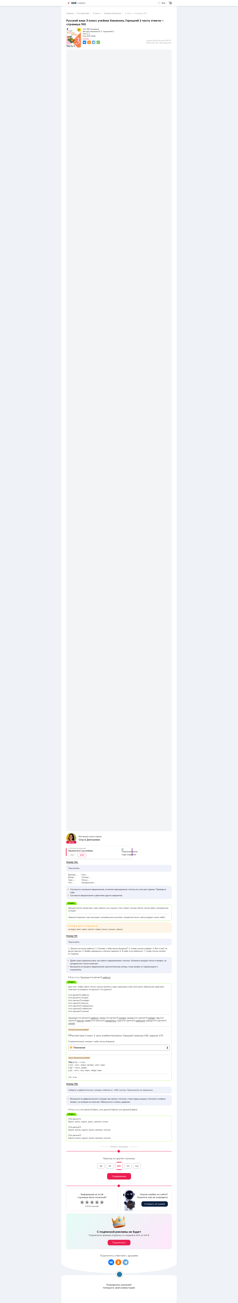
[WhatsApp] (98, 42)
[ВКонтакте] (84, 42)
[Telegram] (93, 42)
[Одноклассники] (89, 42)
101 (128, 1166)
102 (136, 1166)
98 (101, 1166)
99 (109, 1166)
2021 (72, 855)
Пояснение (79, 1047)
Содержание (119, 1176)
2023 (82, 855)
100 (119, 1166)
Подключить (119, 1242)
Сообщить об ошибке (154, 1204)
